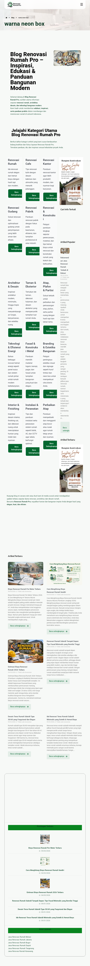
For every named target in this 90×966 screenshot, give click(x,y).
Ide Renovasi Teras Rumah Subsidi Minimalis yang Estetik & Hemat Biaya (45, 918)
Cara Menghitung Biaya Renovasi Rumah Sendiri (45, 870)
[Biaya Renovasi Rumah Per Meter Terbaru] (45, 839)
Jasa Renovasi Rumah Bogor (19, 943)
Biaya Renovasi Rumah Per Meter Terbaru (24, 589)
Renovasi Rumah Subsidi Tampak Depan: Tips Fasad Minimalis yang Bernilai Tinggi (45, 901)
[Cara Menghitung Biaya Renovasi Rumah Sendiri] (45, 861)
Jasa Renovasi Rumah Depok (19, 945)
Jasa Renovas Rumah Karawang (20, 951)
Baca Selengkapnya (16, 193)
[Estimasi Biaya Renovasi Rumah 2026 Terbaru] (45, 883)
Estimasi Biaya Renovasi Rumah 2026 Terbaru (45, 892)
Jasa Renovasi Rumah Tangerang (21, 948)
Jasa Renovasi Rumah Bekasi (19, 937)
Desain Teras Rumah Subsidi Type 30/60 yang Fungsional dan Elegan (45, 909)
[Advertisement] (71, 226)
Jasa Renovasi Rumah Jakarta (20, 940)
